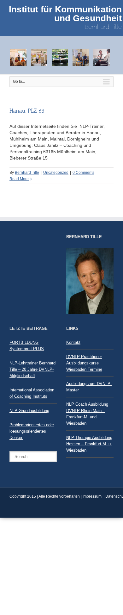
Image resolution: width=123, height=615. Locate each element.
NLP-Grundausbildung (29, 410)
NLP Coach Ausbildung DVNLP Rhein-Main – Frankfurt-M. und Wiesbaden (87, 414)
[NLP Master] (41, 57)
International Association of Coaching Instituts (31, 393)
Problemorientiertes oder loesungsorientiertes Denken (31, 431)
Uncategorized (55, 172)
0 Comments (83, 172)
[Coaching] (103, 57)
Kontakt (73, 342)
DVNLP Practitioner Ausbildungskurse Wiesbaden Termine (84, 363)
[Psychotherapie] (82, 57)
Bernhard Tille (27, 172)
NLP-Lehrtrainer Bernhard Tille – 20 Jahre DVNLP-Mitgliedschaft (32, 369)
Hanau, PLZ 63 (26, 110)
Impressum (92, 496)
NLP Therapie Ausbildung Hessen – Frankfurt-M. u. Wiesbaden (89, 444)
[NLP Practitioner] (20, 57)
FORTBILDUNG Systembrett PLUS (26, 345)
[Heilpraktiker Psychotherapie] (62, 57)
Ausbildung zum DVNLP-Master (89, 386)
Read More (19, 179)
